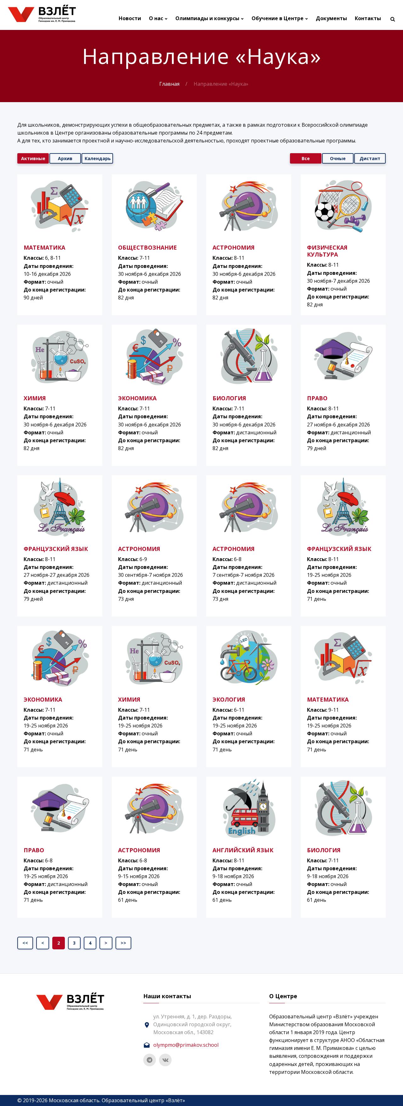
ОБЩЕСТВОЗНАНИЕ (147, 247)
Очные (338, 158)
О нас (156, 18)
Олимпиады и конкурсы (207, 18)
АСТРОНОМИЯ (234, 247)
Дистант (370, 158)
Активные (33, 158)
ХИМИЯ (35, 398)
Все (306, 158)
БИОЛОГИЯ (229, 398)
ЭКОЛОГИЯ (229, 699)
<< (25, 943)
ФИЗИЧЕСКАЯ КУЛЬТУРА (327, 251)
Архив (65, 158)
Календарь (98, 158)
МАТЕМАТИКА (44, 247)
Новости (130, 18)
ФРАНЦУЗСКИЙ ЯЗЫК (56, 549)
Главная (169, 83)
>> (123, 943)
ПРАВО (317, 398)
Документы (331, 18)
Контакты (368, 18)
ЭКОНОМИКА (137, 398)
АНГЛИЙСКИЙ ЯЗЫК (243, 850)
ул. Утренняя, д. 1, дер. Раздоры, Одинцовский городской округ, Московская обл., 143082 (192, 1024)
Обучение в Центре (278, 18)
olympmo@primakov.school (186, 1044)
